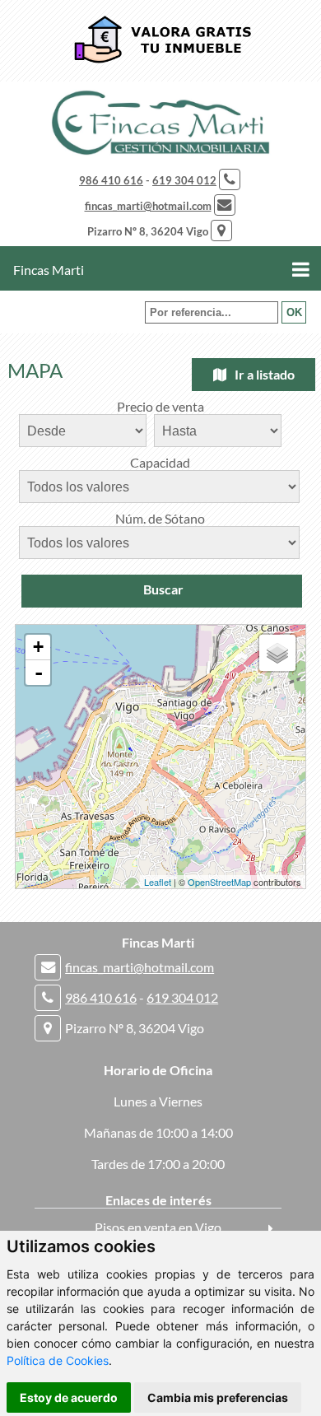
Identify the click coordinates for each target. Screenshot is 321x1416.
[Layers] (277, 653)
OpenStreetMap (219, 881)
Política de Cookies (58, 1360)
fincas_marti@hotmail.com (148, 205)
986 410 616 (111, 180)
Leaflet (157, 881)
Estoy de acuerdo (69, 1397)
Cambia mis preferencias (217, 1397)
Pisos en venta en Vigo (158, 1227)
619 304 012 (184, 180)
